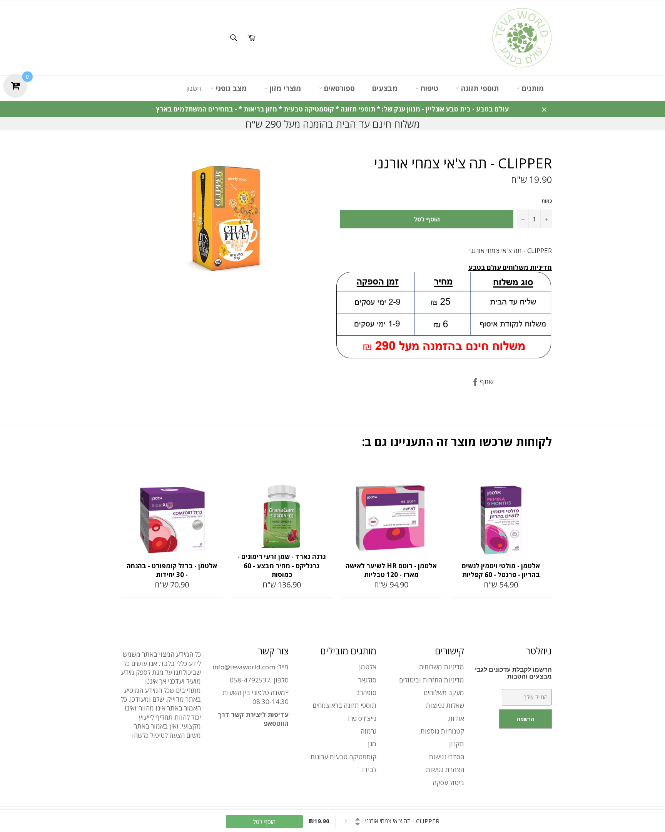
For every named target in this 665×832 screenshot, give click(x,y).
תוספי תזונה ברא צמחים (344, 705)
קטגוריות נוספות (442, 731)
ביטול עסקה (448, 782)
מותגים (532, 88)
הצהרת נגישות (445, 769)
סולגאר (367, 680)
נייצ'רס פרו (362, 718)
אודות (456, 718)
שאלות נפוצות (445, 705)
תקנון (456, 743)
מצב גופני (230, 88)
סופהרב (366, 692)
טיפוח (428, 88)
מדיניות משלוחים (441, 666)
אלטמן (367, 666)
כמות (546, 201)
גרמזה (368, 731)
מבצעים (385, 88)
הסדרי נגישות (446, 756)
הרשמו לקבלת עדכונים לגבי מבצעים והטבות (513, 673)
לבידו (369, 769)
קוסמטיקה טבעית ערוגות (343, 756)
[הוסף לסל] (216, 471)
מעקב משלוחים (444, 692)
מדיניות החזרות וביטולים (431, 680)
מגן (372, 743)
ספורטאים (338, 88)
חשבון (193, 88)
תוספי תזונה (479, 88)
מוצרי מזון (284, 88)
